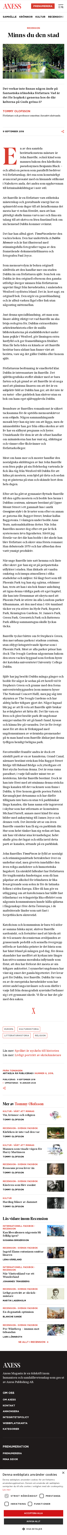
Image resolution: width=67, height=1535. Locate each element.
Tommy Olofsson (16, 111)
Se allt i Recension (31, 1342)
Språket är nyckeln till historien (37, 1051)
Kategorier (11, 1429)
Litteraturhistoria (16, 1035)
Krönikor (26, 16)
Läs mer (7, 1489)
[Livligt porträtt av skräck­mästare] (33, 1294)
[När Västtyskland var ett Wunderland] (33, 1274)
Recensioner (57, 16)
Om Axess (9, 1399)
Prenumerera (42, 6)
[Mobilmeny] (60, 6)
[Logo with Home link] (12, 6)
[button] (33, 1529)
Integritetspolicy (16, 1417)
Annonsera (11, 1411)
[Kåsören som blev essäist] (33, 1186)
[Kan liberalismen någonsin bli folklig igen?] (33, 1233)
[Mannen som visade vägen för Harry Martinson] (33, 1151)
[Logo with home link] (33, 1365)
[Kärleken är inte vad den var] (33, 1133)
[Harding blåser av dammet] (33, 1202)
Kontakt (9, 1405)
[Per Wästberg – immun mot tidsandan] (33, 1329)
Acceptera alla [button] (33, 1513)
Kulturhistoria (29, 1029)
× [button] (63, 1473)
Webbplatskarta (15, 1423)
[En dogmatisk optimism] (33, 1313)
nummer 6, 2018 (44, 1073)
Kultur (40, 16)
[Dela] (62, 131)
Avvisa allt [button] (33, 1521)
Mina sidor (10, 1459)
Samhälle (9, 16)
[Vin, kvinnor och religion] (33, 1116)
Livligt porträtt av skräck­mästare (38, 1055)
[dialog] (33, 1502)
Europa (8, 1029)
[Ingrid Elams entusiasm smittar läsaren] (33, 1253)
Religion (40, 1035)
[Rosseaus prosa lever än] (33, 1169)
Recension (33, 28)
